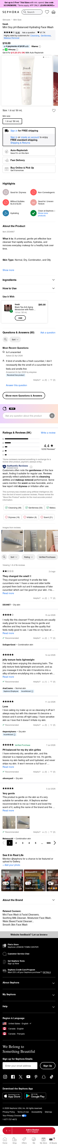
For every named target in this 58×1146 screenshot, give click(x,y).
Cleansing (34, 35)
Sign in (13, 137)
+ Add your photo (11, 865)
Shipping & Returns (20, 142)
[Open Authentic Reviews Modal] (31, 466)
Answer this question (16, 385)
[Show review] (12, 541)
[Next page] (55, 843)
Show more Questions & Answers (23, 395)
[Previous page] (3, 843)
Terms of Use (23, 1111)
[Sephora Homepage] (11, 12)
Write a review (48, 432)
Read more (8, 593)
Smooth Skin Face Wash (15, 924)
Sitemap (48, 1111)
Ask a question (28, 32)
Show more (8, 270)
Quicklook (8, 311)
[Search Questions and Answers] (5, 339)
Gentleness (46, 35)
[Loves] (47, 12)
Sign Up (47, 1065)
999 (49, 842)
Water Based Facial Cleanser (18, 921)
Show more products (43, 214)
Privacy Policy (9, 1111)
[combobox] (32, 12)
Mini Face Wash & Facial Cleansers (21, 914)
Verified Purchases (47, 557)
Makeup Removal (11, 37)
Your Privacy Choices (12, 1115)
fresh (5, 24)
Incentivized (26, 691)
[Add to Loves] (54, 110)
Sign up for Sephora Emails (18, 1059)
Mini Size (17, 19)
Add (20, 317)
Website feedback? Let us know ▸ (29, 934)
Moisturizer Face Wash (39, 917)
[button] (39, 46)
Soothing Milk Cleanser (14, 917)
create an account (30, 137)
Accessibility (36, 1111)
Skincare (6, 19)
